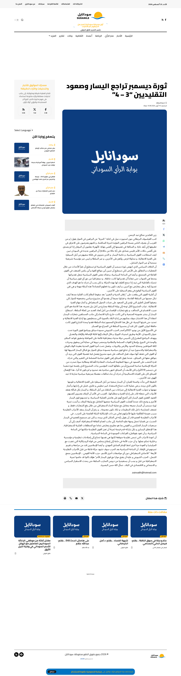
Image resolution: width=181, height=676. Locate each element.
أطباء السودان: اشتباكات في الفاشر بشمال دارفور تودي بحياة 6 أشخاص (43, 206)
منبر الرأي (163, 536)
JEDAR (82, 658)
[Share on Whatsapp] (164, 241)
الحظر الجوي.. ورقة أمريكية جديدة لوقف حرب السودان (43, 163)
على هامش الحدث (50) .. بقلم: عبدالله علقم (73, 542)
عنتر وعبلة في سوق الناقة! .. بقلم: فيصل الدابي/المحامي (149, 542)
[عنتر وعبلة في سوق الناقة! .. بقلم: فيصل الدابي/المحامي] (149, 527)
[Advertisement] (90, 57)
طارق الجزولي (124, 547)
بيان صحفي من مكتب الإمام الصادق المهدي (45, 149)
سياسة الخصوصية (94, 671)
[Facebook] (165, 20)
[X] (34, 111)
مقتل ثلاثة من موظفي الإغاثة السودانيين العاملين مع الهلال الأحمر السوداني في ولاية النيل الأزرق (34, 545)
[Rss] (162, 20)
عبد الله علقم (85, 547)
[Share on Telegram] (164, 247)
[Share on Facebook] (164, 229)
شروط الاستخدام (78, 671)
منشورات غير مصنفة (43, 536)
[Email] (164, 253)
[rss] (23, 111)
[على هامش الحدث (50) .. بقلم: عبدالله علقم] (71, 527)
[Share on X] (164, 235)
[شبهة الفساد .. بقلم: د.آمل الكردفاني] (110, 527)
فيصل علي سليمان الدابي (160, 547)
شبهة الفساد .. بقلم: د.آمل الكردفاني (114, 542)
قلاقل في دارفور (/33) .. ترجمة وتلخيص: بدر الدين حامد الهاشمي (43, 178)
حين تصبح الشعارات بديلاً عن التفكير (45, 192)
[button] (52, 671)
